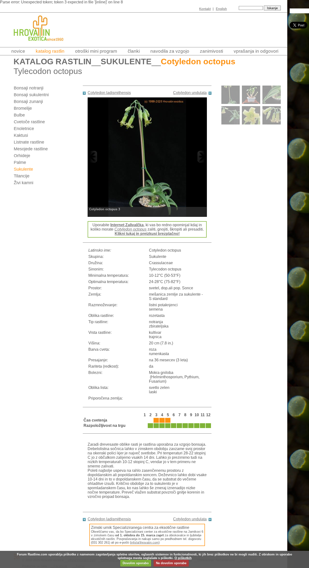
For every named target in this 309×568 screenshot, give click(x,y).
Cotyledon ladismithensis (109, 93)
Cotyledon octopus (130, 229)
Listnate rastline (29, 142)
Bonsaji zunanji (28, 101)
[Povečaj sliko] (147, 156)
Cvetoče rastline (29, 121)
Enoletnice (24, 128)
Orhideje (22, 155)
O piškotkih (183, 558)
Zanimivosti (211, 51)
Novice (18, 51)
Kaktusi (21, 135)
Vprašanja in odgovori (256, 51)
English (221, 9)
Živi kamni (23, 182)
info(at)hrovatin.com (145, 542)
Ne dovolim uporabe (171, 563)
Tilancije (21, 176)
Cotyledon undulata (190, 93)
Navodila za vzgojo (169, 51)
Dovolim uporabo (136, 563)
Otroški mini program (96, 51)
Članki (134, 51)
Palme (20, 162)
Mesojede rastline (31, 148)
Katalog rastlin (50, 51)
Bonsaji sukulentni (31, 94)
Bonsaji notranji (28, 88)
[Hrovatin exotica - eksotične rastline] (42, 44)
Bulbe (19, 115)
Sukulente (126, 61)
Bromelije (23, 108)
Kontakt (205, 9)
